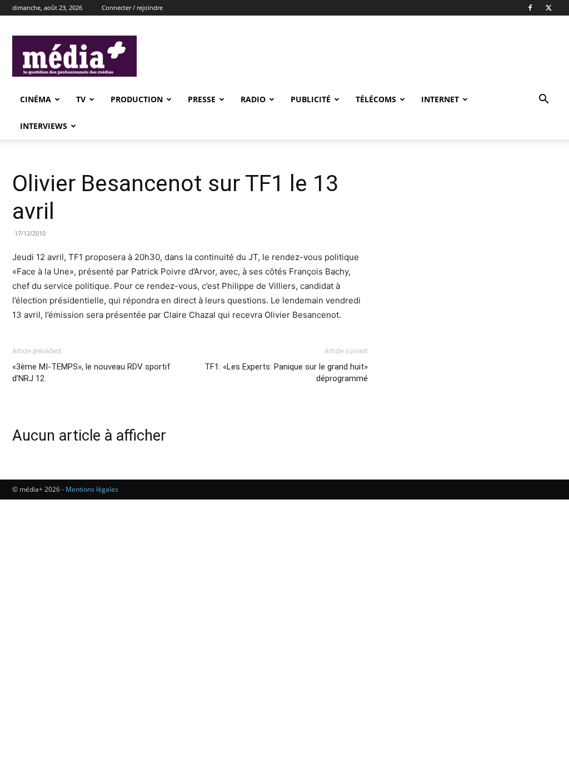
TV (81, 99)
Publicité (311, 99)
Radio (253, 99)
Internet (440, 99)
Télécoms (376, 99)
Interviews (43, 126)
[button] (543, 100)
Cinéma (35, 99)
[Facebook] (530, 8)
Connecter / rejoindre (132, 7)
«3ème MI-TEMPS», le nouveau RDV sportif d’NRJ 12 (91, 372)
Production (137, 99)
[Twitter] (548, 8)
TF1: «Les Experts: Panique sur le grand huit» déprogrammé (286, 372)
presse (202, 99)
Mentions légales (92, 489)
